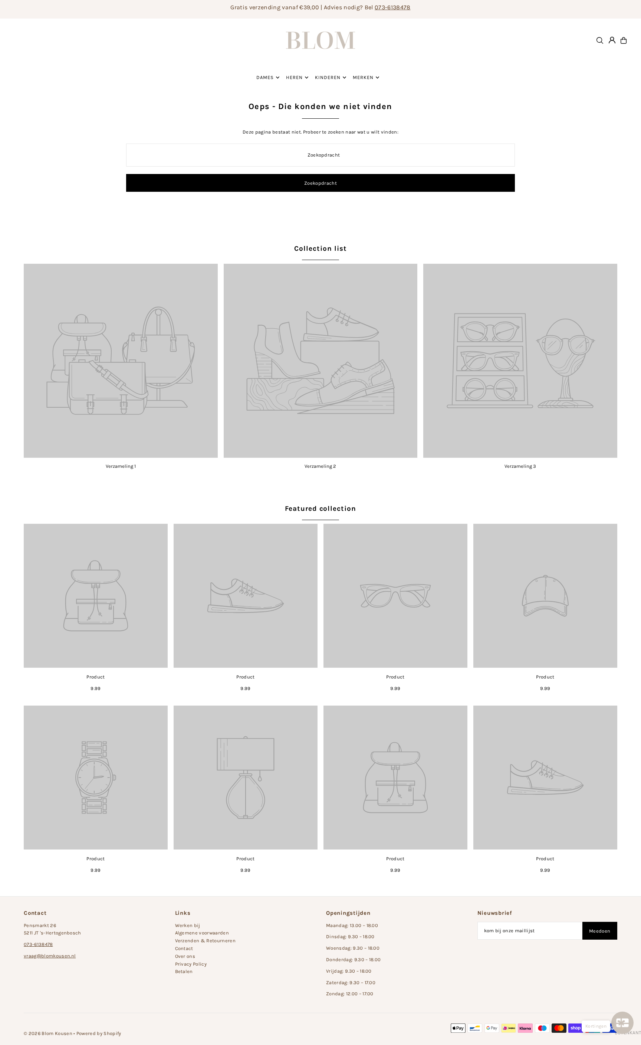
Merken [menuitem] (363, 77)
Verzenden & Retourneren (205, 940)
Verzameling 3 (520, 466)
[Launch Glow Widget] (622, 1023)
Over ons (185, 956)
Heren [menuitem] (294, 77)
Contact (184, 948)
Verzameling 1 (121, 466)
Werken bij (187, 925)
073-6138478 (393, 7)
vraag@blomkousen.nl (50, 956)
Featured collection (320, 509)
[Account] (612, 40)
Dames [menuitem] (265, 77)
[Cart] (624, 40)
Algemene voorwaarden (202, 933)
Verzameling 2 (320, 466)
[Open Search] (599, 40)
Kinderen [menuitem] (328, 77)
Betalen (184, 971)
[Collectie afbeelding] (121, 361)
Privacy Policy (191, 964)
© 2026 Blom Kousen (48, 1033)
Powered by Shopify (98, 1033)
